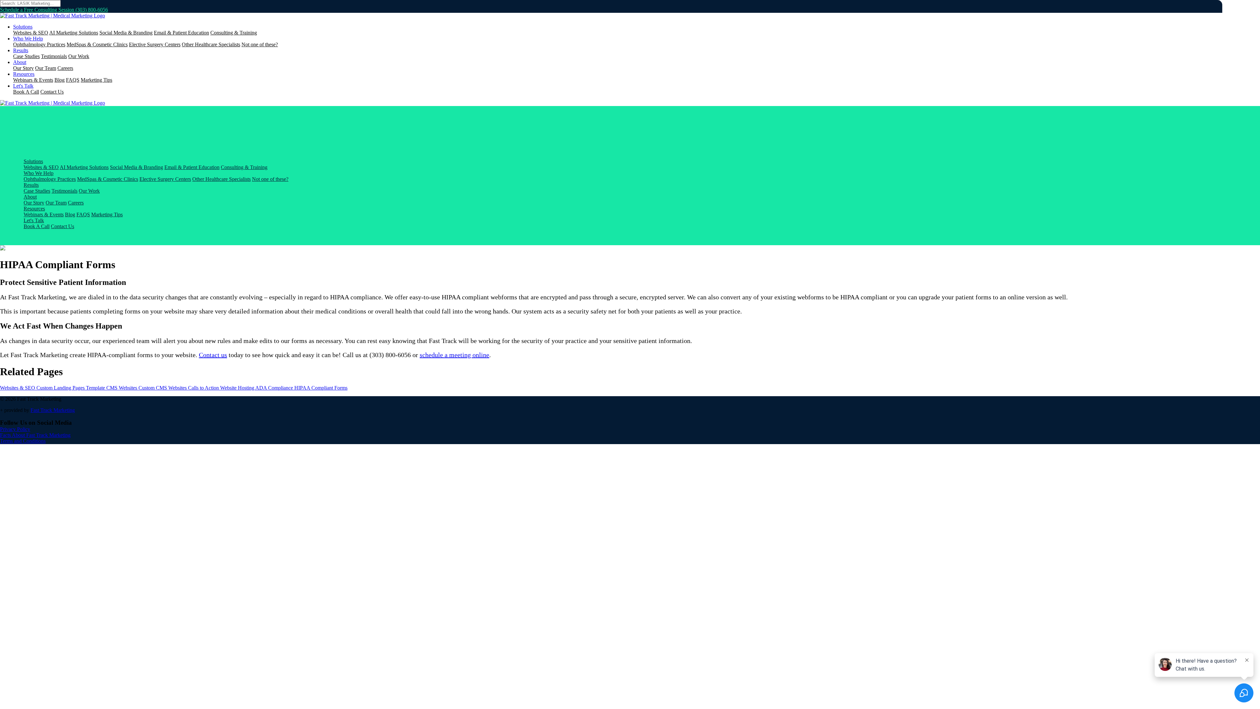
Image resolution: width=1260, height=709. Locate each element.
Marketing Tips (96, 80)
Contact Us (52, 92)
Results (20, 50)
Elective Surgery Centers (154, 44)
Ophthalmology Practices (39, 44)
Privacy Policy (15, 429)
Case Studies (26, 56)
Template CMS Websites (112, 388)
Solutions (22, 27)
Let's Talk (23, 86)
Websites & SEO (30, 32)
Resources (23, 74)
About (19, 62)
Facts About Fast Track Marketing (35, 435)
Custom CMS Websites (163, 388)
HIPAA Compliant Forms (320, 388)
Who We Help (28, 38)
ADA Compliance (274, 388)
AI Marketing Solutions (73, 32)
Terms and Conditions (23, 441)
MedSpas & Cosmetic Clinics (97, 44)
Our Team (45, 68)
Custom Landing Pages (61, 388)
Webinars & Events (33, 80)
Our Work (78, 56)
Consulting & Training (233, 32)
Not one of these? (260, 44)
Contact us (213, 354)
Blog (59, 80)
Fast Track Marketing (53, 410)
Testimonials (54, 56)
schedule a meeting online (454, 354)
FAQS (72, 80)
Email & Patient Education (181, 32)
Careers (65, 68)
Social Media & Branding (126, 32)
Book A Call (26, 92)
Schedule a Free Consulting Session (37, 9)
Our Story (23, 68)
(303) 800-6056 (91, 9)
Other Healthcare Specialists (211, 44)
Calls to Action (204, 388)
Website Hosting (237, 388)
